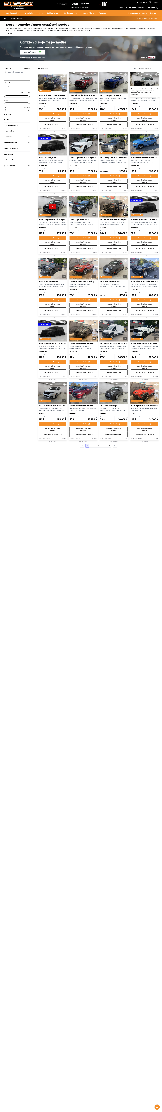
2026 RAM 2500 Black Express (114, 219)
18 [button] (109, 446)
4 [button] (98, 446)
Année (6, 93)
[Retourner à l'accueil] (5, 18)
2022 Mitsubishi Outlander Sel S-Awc (87, 95)
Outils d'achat (53, 13)
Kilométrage (8, 100)
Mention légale (52, 131)
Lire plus (9, 33)
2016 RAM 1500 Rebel (49, 281)
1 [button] (87, 446)
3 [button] (94, 446)
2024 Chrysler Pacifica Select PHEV (56, 405)
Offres (41, 13)
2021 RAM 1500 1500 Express (144, 343)
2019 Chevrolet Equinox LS (82, 343)
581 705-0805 (150, 8)
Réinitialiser (27, 68)
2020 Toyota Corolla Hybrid (83, 157)
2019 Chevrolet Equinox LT (82, 405)
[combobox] (17, 82)
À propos (102, 13)
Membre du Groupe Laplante (81, 7)
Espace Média (88, 13)
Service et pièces (70, 13)
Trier (135, 68)
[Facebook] (138, 2)
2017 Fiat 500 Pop (108, 405)
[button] (32, 52)
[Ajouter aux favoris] (64, 74)
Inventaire (29, 13)
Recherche (7, 68)
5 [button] (102, 446)
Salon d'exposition (12, 13)
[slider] (5, 96)
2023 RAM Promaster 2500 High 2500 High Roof (122, 343)
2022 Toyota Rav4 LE (79, 219)
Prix (5, 107)
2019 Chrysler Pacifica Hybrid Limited (57, 219)
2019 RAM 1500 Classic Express (53, 343)
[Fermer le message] (157, 88)
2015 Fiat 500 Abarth (110, 281)
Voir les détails (51, 114)
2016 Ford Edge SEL (48, 157)
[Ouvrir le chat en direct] (157, 1107)
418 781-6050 (131, 8)
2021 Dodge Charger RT (111, 95)
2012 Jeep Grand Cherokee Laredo (116, 157)
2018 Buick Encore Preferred (52, 95)
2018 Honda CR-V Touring (82, 281)
